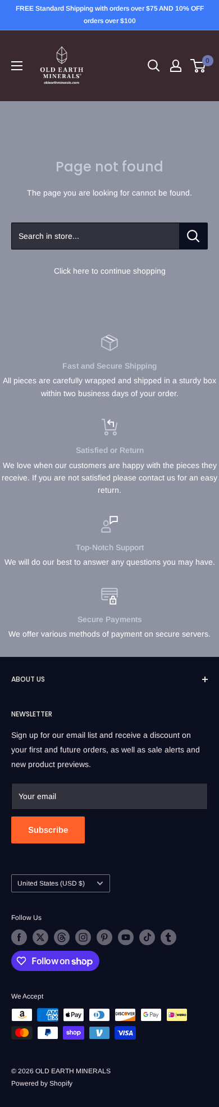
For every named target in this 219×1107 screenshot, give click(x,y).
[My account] (175, 66)
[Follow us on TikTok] (147, 937)
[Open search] (154, 66)
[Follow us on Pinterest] (104, 937)
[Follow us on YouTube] (126, 937)
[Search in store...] (193, 236)
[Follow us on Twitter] (40, 937)
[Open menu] (16, 65)
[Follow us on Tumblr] (168, 937)
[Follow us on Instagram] (83, 937)
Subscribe (48, 829)
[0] (198, 65)
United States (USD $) (51, 883)
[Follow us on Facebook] (19, 937)
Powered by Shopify (41, 1083)
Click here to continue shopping (110, 270)
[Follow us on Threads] (62, 937)
